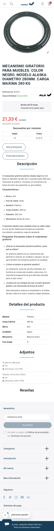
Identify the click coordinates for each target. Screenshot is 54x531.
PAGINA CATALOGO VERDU (14, 374)
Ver (6, 366)
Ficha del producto (15, 156)
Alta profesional (14, 147)
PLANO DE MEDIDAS (11, 363)
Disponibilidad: (9, 96)
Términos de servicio (21, 436)
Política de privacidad (37, 432)
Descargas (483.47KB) (14, 381)
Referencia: (7, 92)
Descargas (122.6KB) (13, 369)
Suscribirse (27, 425)
